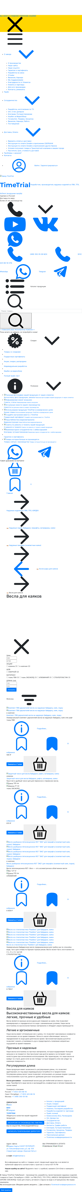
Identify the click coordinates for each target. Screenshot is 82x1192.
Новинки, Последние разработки (59, 1109)
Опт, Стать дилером (16, 112)
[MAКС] (15, 452)
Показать (11, 690)
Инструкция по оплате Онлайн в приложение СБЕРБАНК (30, 143)
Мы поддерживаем (15, 80)
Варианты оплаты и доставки (19, 141)
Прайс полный (52, 1113)
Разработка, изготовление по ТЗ (21, 109)
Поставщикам (13, 124)
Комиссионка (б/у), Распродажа (59, 1116)
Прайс (6, 92)
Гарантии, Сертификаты (56, 1132)
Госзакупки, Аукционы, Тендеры (59, 1130)
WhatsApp (4, 272)
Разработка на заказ (16, 73)
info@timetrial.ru (18, 1156)
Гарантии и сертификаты (18, 70)
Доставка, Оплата (11, 132)
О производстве (14, 63)
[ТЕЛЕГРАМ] (45, 452)
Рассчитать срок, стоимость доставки (23, 151)
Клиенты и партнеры (16, 85)
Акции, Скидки (52, 1104)
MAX (8, 1108)
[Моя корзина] (15, 469)
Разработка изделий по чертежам (60, 1111)
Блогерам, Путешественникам (20, 114)
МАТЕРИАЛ (10, 675)
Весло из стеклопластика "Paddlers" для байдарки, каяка (29, 945)
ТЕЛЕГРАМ (10, 1113)
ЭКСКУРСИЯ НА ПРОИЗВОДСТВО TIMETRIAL (25, 1123)
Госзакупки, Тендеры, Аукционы (21, 119)
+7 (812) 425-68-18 (19, 1092)
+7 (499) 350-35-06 (20, 1097)
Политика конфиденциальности (59, 1137)
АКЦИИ (9, 664)
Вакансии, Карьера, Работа (18, 121)
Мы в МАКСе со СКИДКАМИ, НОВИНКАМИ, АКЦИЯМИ (18, 16)
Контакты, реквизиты (16, 89)
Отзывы (11, 75)
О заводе (7, 54)
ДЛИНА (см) (11, 681)
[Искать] (16, 320)
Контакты (8, 155)
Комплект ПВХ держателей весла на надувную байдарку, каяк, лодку (33, 715)
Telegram (42, 272)
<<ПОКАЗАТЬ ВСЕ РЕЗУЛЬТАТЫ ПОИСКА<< (17, 330)
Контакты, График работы (56, 1125)
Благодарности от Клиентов (19, 82)
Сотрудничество (10, 100)
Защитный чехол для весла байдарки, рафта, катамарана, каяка (31, 778)
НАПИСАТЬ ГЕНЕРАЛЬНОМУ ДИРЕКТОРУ (24, 1131)
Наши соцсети (14, 68)
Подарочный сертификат (56, 1106)
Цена (8, 655)
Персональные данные (55, 1135)
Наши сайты (13, 66)
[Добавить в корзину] (40, 764)
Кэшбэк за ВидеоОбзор (17, 116)
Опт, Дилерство (52, 1118)
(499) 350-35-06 (38, 254)
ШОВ (8, 669)
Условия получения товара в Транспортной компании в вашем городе (36, 148)
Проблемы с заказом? (13, 153)
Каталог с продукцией (55, 1101)
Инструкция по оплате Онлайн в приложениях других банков (32, 146)
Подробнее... (41, 729)
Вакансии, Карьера (15, 77)
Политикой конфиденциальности (63, 1185)
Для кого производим (16, 87)
